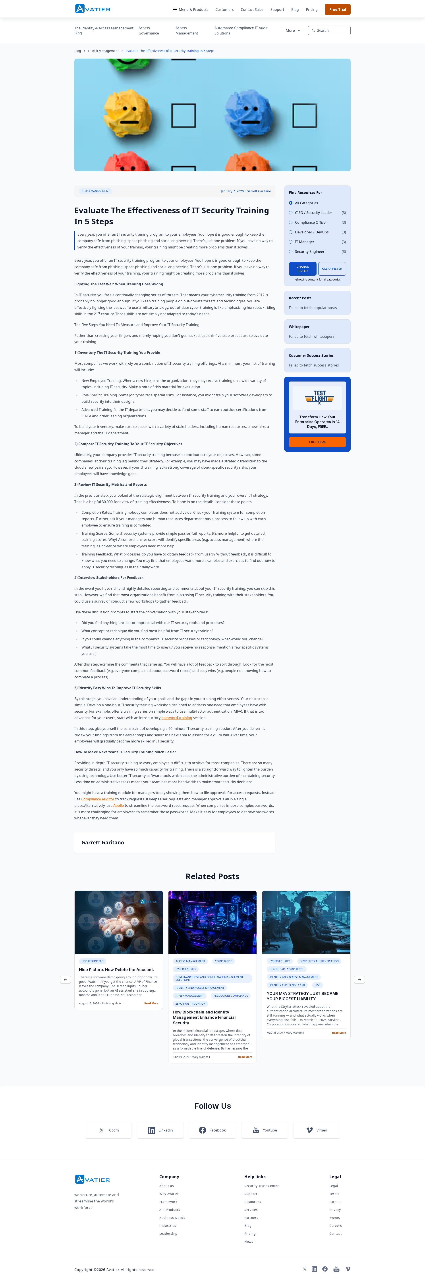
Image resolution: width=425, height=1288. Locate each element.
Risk (317, 985)
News (248, 1241)
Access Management (187, 30)
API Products (169, 1210)
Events (334, 1217)
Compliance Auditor (97, 799)
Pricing (312, 9)
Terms (334, 1194)
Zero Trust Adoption (190, 1004)
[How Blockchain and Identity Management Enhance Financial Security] (212, 922)
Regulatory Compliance (231, 996)
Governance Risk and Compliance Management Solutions (209, 978)
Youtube (270, 1130)
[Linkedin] (314, 1269)
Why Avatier (169, 1194)
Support (277, 9)
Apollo (118, 805)
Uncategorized (93, 961)
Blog (295, 9)
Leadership (168, 1233)
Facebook (218, 1130)
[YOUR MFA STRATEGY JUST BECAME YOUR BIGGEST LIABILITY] (306, 922)
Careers (335, 1225)
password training (176, 717)
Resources (252, 1202)
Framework (168, 1202)
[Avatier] (93, 8)
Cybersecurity (186, 969)
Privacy (335, 1210)
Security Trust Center (261, 1186)
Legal (333, 1186)
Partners (251, 1217)
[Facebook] (325, 1269)
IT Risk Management (103, 51)
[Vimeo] (348, 1269)
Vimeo (322, 1130)
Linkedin (166, 1130)
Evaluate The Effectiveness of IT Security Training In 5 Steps (170, 51)
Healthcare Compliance (286, 969)
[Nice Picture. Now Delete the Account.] (119, 922)
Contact (335, 1233)
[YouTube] (336, 1269)
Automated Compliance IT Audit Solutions (241, 30)
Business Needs (172, 1217)
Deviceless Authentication (319, 961)
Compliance (223, 961)
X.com (114, 1130)
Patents (335, 1202)
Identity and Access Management (200, 988)
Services (251, 1210)
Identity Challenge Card (287, 985)
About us (166, 1186)
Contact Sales (252, 9)
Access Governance (149, 30)
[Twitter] (303, 1269)
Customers (224, 9)
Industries (167, 1225)
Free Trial (337, 9)
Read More (151, 1003)
